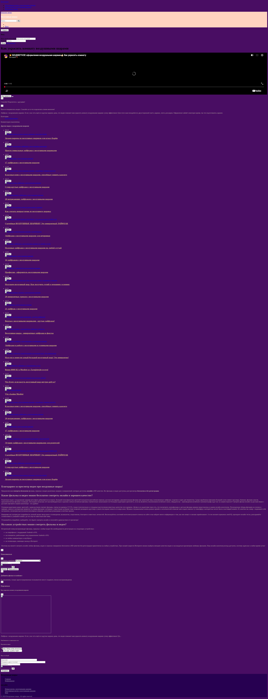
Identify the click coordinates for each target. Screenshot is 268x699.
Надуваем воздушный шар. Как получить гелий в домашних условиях (37, 284)
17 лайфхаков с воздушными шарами (22, 163)
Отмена (4, 569)
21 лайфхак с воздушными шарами (21, 309)
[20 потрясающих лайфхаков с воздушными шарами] (24, 195)
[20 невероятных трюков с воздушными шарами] (23, 292)
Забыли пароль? (11, 43)
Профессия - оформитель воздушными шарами (26, 272)
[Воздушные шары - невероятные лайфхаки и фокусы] (25, 329)
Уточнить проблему (8, 560)
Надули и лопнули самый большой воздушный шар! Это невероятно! (37, 357)
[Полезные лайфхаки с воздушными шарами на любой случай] (28, 244)
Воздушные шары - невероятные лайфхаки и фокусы (29, 333)
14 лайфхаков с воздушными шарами (22, 260)
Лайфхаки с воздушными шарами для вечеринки (27, 236)
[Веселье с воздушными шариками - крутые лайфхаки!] (25, 317)
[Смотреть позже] (6, 132)
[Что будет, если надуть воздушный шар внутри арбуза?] (25, 378)
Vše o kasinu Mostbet (14, 394)
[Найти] (18, 21)
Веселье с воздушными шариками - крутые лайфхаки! (30, 321)
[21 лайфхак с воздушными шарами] (18, 305)
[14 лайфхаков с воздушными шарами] (19, 256)
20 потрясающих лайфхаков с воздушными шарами (29, 199)
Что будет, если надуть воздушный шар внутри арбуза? (30, 382)
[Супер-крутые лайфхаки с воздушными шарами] (23, 183)
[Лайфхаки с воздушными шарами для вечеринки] (23, 232)
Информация (9, 681)
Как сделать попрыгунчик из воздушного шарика (28, 211)
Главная (8, 679)
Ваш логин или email (8, 39)
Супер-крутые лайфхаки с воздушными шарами (27, 187)
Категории (4, 2)
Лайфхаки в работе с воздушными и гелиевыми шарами (31, 345)
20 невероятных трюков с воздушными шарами (27, 297)
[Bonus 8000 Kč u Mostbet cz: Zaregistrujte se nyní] (22, 366)
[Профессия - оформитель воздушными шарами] (22, 268)
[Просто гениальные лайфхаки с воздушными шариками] (26, 146)
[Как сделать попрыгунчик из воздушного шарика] (23, 207)
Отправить (5, 671)
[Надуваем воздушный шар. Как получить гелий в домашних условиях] (31, 280)
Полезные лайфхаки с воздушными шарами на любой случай (33, 248)
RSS (6, 693)
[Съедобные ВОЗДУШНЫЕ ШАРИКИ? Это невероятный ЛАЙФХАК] (31, 219)
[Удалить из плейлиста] (9, 132)
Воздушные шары (11, 9)
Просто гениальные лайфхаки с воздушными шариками (31, 150)
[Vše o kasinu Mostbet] (13, 390)
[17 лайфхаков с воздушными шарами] (19, 158)
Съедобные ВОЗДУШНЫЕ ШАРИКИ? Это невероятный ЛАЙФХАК (36, 223)
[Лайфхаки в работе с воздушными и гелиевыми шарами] (26, 341)
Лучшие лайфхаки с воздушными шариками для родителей (32, 443)
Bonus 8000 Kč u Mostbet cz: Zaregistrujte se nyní (26, 370)
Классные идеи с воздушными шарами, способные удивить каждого (36, 175)
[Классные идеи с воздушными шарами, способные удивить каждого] (30, 171)
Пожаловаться (13, 569)
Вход (7, 26)
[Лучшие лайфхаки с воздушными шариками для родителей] (27, 439)
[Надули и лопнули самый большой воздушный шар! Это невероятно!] (30, 353)
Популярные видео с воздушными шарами (20, 5)
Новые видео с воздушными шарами (18, 7)
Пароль (3, 41)
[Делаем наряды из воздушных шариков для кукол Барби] (26, 134)
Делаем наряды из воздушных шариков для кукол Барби (31, 138)
